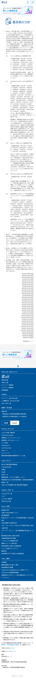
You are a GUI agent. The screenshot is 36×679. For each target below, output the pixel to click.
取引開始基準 (5, 515)
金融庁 (3, 411)
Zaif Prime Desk (6, 448)
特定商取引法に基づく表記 (10, 565)
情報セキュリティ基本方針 (9, 543)
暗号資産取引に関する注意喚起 (10, 546)
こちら (12, 648)
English (14, 423)
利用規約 (4, 562)
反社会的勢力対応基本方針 (9, 523)
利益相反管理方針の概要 (8, 538)
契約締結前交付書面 (7, 567)
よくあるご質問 (6, 499)
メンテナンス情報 (6, 387)
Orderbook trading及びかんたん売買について (15, 570)
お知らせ (4, 382)
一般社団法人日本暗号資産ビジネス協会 (13, 416)
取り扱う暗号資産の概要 (8, 464)
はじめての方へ (6, 493)
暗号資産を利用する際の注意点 (10, 536)
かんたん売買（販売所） (8, 432)
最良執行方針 (5, 510)
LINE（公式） (5, 403)
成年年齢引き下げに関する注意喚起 (11, 553)
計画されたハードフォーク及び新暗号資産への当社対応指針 (17, 519)
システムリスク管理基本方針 (9, 541)
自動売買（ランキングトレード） (11, 438)
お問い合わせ (5, 501)
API (2, 472)
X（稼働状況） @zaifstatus (9, 401)
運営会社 (4, 380)
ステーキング (5, 453)
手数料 (3, 469)
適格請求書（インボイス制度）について (13, 477)
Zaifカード (4, 450)
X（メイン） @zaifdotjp (8, 398)
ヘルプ (3, 496)
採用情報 (4, 390)
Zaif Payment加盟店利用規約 (10, 572)
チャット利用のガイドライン (9, 548)
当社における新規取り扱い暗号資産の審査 (13, 485)
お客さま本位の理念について (9, 513)
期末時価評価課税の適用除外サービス (12, 455)
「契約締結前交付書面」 (13, 645)
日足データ (4, 475)
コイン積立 (4, 443)
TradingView (5, 467)
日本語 (6, 423)
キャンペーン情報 (6, 385)
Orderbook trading (7, 435)
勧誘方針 (4, 551)
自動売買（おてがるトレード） (10, 440)
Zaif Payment (5, 445)
